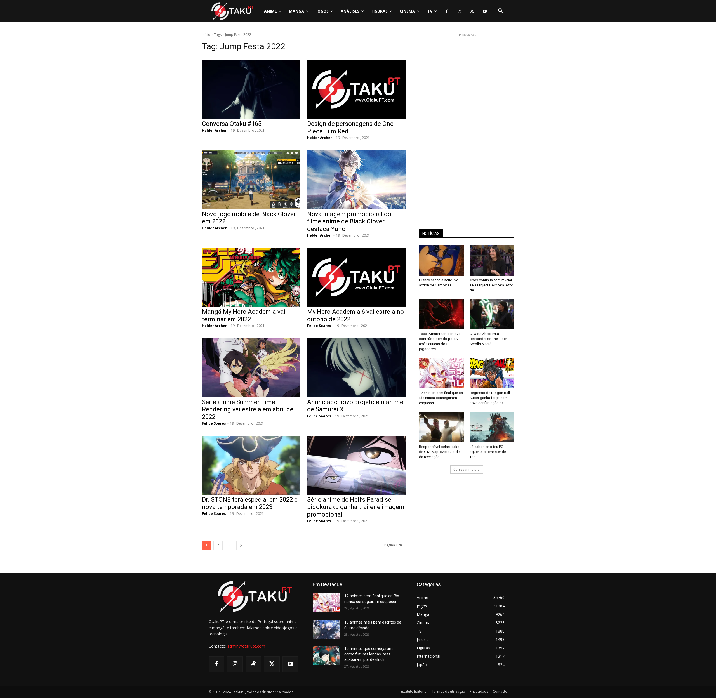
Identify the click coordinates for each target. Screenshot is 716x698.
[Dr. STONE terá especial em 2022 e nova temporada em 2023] (251, 465)
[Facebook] (447, 11)
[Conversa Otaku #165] (251, 89)
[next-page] (241, 545)
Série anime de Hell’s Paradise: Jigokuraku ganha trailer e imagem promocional (355, 507)
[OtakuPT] (232, 11)
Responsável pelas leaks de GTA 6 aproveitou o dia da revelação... (440, 452)
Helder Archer (214, 130)
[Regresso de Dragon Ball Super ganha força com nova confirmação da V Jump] (492, 373)
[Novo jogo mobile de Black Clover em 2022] (251, 179)
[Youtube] (484, 11)
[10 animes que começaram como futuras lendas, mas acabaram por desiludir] (326, 655)
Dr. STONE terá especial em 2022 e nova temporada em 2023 (250, 503)
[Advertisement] (466, 122)
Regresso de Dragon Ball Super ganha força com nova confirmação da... (490, 398)
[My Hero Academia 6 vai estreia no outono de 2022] (356, 277)
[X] (472, 11)
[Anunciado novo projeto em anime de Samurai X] (356, 367)
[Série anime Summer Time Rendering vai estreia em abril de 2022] (251, 367)
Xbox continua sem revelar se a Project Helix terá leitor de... (491, 285)
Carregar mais (464, 469)
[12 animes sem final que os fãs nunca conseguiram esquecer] (441, 373)
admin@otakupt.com (246, 646)
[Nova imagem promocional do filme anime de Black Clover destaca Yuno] (356, 179)
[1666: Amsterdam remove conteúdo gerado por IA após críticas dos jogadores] (441, 314)
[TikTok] (253, 664)
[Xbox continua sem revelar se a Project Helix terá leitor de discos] (492, 260)
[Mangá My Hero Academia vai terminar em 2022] (251, 277)
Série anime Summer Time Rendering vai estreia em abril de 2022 (247, 409)
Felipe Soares (319, 325)
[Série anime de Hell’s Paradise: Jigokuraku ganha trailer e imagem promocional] (356, 465)
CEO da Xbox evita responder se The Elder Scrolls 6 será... (488, 339)
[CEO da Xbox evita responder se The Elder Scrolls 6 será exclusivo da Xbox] (492, 314)
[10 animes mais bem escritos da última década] (326, 629)
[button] (500, 11)
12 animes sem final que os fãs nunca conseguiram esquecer (441, 398)
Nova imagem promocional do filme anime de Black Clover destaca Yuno (349, 221)
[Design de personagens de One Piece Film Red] (356, 89)
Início (206, 34)
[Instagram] (459, 11)
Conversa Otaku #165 (232, 123)
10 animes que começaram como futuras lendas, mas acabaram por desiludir (368, 654)
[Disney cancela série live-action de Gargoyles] (441, 260)
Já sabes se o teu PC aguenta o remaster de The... (488, 452)
